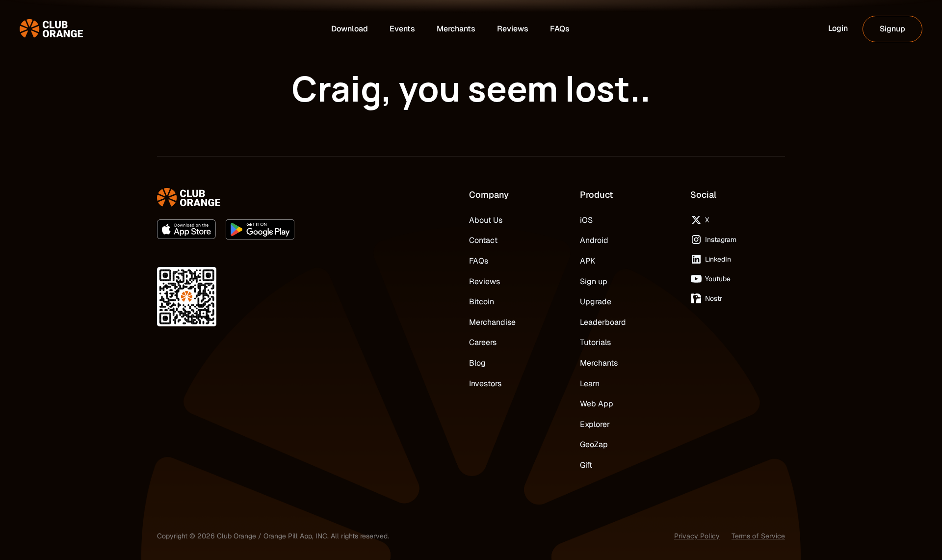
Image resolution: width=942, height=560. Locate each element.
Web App (596, 404)
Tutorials (595, 342)
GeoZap (594, 444)
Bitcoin (481, 301)
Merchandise (492, 322)
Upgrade (595, 301)
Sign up (593, 281)
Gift (586, 465)
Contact (483, 240)
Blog (477, 363)
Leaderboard (603, 322)
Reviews (484, 281)
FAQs (478, 261)
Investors (485, 383)
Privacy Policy (697, 536)
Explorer (595, 424)
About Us (485, 220)
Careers (483, 342)
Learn (590, 383)
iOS (586, 220)
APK (587, 261)
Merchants (599, 363)
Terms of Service (758, 536)
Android (594, 240)
